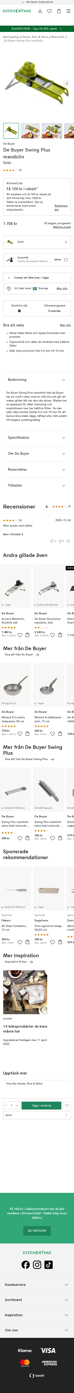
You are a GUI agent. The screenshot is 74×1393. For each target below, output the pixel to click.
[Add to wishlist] (20, 634)
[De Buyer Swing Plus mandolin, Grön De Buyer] (37, 83)
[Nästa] (67, 83)
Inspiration (13, 1315)
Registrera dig (60, 207)
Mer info (62, 288)
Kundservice (15, 1284)
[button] (12, 170)
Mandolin (58, 37)
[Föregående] (7, 83)
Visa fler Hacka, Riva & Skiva (24, 1083)
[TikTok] (48, 1264)
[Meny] (68, 11)
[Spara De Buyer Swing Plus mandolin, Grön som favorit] (67, 1106)
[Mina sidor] (40, 11)
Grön (9, 1115)
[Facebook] (25, 1264)
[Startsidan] (17, 11)
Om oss (11, 1330)
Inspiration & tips (16, 961)
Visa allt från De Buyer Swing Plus (26, 759)
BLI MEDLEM (37, 1230)
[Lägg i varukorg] (27, 634)
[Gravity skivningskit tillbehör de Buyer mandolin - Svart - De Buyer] (9, 260)
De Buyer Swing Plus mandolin (23, 40)
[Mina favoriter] (49, 11)
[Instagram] (37, 1264)
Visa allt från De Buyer (19, 654)
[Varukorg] (59, 11)
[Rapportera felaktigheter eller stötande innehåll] (68, 541)
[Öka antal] (17, 1106)
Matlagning (11, 37)
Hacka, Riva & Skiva (35, 37)
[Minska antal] (6, 1106)
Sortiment (13, 1300)
